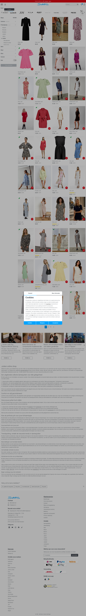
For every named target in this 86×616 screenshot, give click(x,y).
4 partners (48, 304)
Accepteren (55, 323)
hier (32, 315)
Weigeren (42, 323)
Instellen (30, 323)
